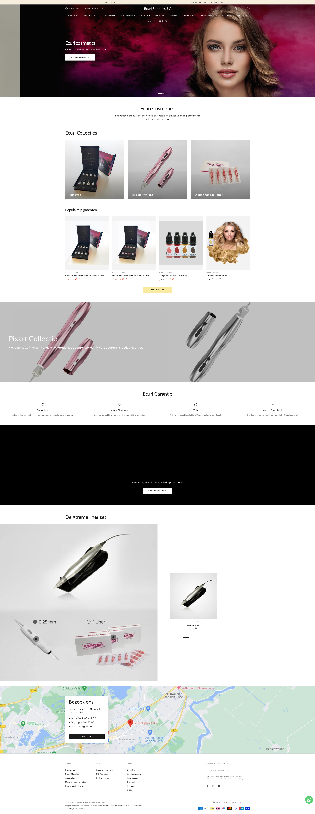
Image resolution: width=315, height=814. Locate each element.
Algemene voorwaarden (118, 805)
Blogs (129, 790)
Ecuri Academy (134, 774)
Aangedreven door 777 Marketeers (77, 805)
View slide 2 (154, 92)
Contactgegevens (136, 805)
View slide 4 (168, 92)
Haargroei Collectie (74, 786)
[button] (235, 8)
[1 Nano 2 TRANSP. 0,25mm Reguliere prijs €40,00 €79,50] (36, 639)
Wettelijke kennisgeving (76, 809)
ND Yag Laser (102, 774)
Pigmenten (70, 770)
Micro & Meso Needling (75, 782)
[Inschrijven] (248, 770)
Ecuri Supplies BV (77, 802)
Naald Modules (72, 774)
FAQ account (133, 778)
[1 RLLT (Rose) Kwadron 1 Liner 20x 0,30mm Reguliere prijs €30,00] (113, 637)
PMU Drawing (102, 778)
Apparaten (70, 778)
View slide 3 (161, 92)
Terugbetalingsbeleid (100, 805)
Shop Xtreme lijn (157, 491)
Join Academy (80, 61)
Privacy (130, 786)
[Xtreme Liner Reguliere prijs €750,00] (77, 576)
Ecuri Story (132, 770)
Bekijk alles (157, 290)
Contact (86, 737)
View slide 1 (146, 92)
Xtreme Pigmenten (105, 770)
